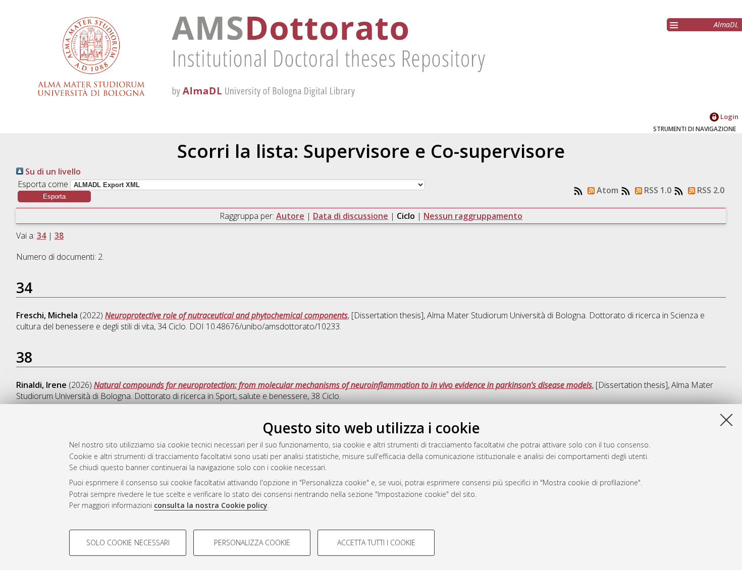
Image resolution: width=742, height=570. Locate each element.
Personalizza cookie (252, 542)
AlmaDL (726, 24)
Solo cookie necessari (128, 542)
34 (41, 235)
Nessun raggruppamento (472, 215)
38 (59, 235)
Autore (290, 215)
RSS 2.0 (709, 190)
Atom (606, 190)
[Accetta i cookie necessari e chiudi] (726, 420)
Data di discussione (350, 215)
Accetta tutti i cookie (376, 542)
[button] (54, 196)
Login (728, 116)
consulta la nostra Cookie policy (211, 505)
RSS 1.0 (656, 190)
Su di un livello (52, 171)
